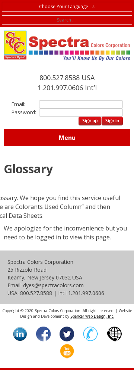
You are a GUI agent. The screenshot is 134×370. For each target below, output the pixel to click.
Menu (67, 138)
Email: (18, 104)
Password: (22, 112)
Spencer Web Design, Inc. (92, 316)
